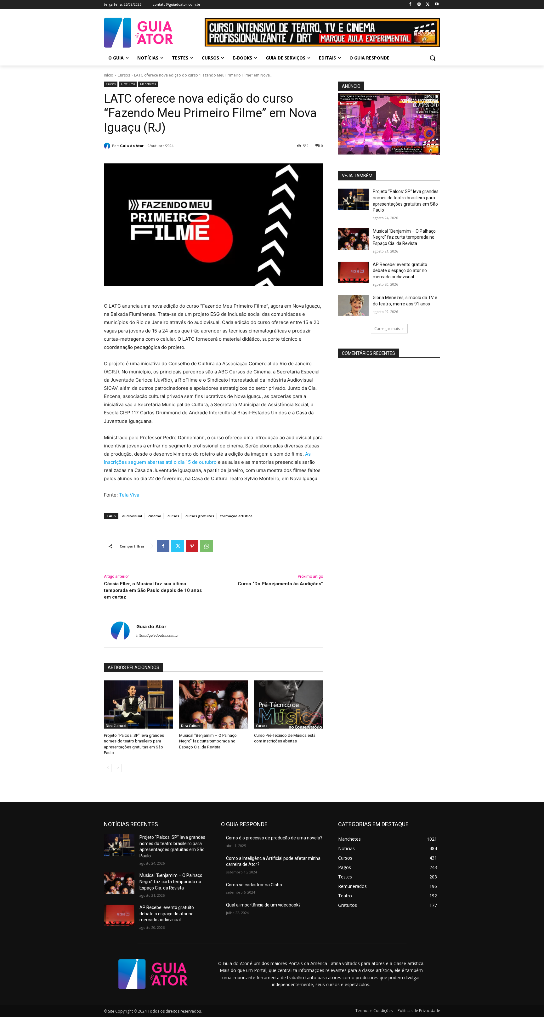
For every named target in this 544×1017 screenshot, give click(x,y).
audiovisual (132, 516)
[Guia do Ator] (108, 146)
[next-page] (118, 768)
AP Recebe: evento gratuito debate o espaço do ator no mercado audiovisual (400, 270)
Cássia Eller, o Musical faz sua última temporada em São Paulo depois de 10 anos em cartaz (153, 590)
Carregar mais (387, 328)
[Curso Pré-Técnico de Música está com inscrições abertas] (288, 704)
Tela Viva (129, 495)
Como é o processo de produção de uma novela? (274, 837)
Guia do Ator (132, 145)
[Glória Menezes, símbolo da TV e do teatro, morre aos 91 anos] (353, 305)
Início (108, 75)
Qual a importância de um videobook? (263, 904)
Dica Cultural (116, 726)
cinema (154, 516)
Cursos (123, 75)
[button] (432, 57)
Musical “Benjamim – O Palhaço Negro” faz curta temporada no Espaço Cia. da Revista (208, 741)
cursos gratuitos (199, 516)
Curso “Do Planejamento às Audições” (280, 584)
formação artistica (236, 516)
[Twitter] (427, 4)
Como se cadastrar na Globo (254, 884)
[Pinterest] (192, 546)
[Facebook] (410, 4)
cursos (173, 516)
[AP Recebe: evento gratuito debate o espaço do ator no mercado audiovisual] (353, 272)
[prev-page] (108, 768)
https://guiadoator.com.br (157, 635)
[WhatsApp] (206, 546)
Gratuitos (128, 84)
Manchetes (148, 84)
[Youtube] (436, 4)
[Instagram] (419, 4)
